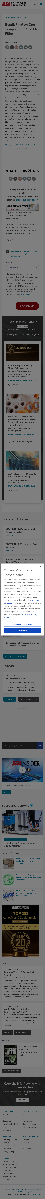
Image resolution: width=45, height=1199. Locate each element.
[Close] (40, 566)
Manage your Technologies (22, 624)
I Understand (22, 630)
